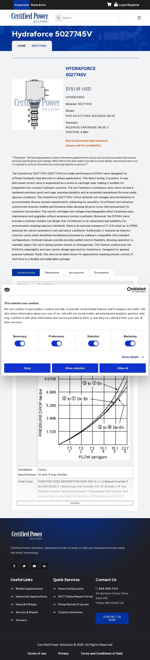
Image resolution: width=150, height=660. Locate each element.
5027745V (39, 45)
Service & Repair (27, 612)
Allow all (122, 367)
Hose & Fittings (26, 604)
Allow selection (75, 367)
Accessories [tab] (76, 272)
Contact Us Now (112, 618)
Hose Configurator (71, 588)
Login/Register (129, 4)
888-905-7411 (107, 588)
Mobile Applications (29, 588)
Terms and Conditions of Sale (101, 653)
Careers (21, 620)
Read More (75, 503)
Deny (27, 367)
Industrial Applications (31, 596)
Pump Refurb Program (73, 604)
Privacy (63, 653)
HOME (22, 45)
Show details (130, 357)
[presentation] (26, 272)
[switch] (53, 343)
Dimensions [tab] (52, 272)
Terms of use (36, 653)
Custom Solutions (70, 612)
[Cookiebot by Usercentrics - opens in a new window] (130, 290)
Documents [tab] (101, 272)
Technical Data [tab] (26, 272)
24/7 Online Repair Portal (75, 596)
